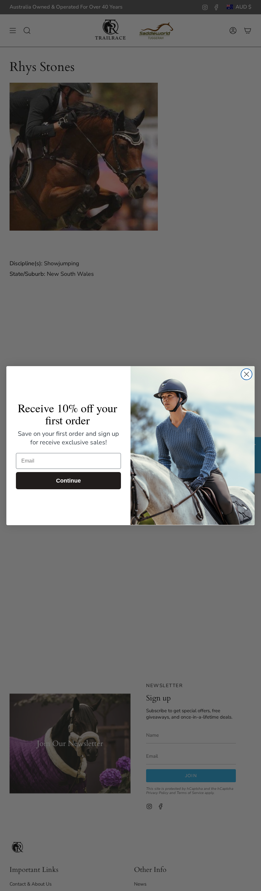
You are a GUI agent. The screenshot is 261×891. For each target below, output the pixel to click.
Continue (68, 480)
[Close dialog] (246, 374)
